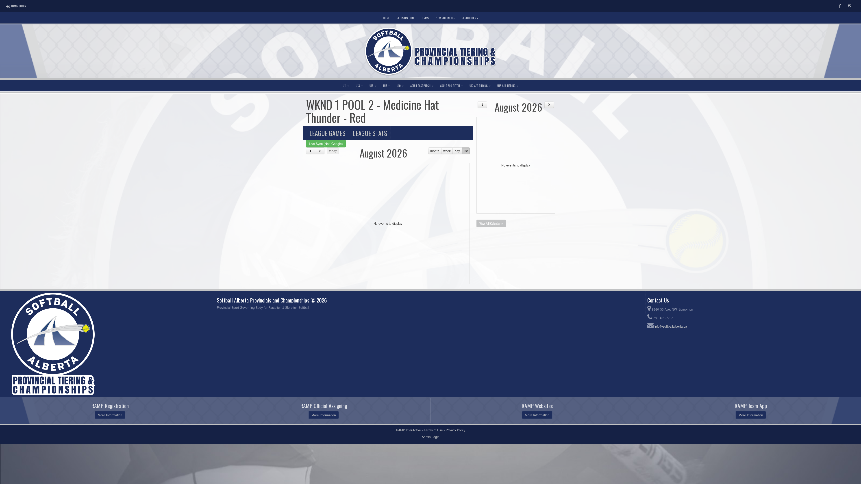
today (333, 151)
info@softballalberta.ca (670, 326)
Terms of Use (433, 430)
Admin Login (430, 436)
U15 (372, 86)
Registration (405, 17)
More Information (110, 415)
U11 (345, 86)
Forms (424, 17)
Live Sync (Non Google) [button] (326, 143)
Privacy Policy (455, 430)
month (434, 151)
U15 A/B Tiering (506, 86)
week (447, 151)
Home (386, 17)
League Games (327, 133)
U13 (358, 86)
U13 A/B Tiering (479, 86)
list (466, 151)
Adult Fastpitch (420, 86)
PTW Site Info (444, 17)
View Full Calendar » (491, 223)
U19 (399, 86)
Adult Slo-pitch (450, 86)
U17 (385, 86)
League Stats (370, 133)
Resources (469, 17)
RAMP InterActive (408, 430)
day (457, 151)
